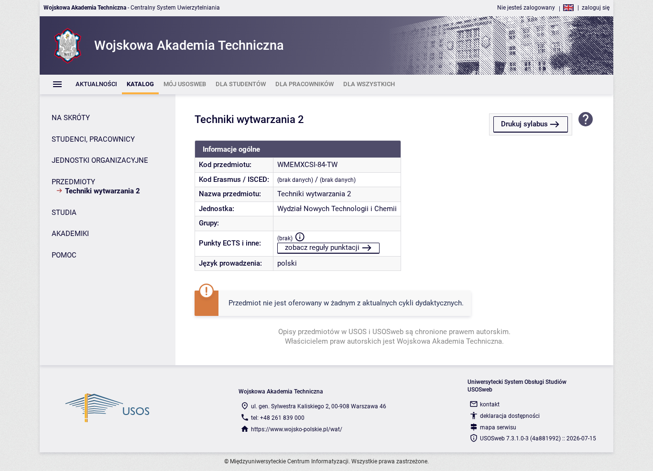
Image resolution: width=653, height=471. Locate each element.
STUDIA (64, 212)
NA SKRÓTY (71, 117)
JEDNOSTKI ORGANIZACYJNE (100, 160)
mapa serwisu (498, 427)
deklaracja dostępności (510, 416)
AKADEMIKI (70, 233)
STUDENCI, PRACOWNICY (93, 139)
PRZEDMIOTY (73, 182)
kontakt (490, 404)
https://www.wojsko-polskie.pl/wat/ (296, 429)
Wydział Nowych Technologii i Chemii (337, 208)
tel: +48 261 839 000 (278, 418)
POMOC (64, 255)
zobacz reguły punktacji (322, 247)
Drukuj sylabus (524, 124)
